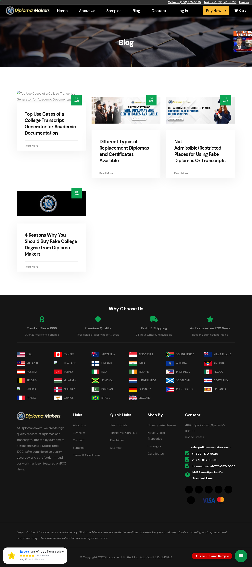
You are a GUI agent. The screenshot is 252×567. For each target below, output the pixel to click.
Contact (158, 10)
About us (79, 425)
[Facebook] (189, 489)
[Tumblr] (228, 489)
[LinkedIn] (209, 489)
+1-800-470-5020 (205, 453)
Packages (154, 446)
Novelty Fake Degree (162, 425)
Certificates (156, 454)
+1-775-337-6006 (204, 460)
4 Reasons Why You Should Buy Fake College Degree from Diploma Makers (51, 244)
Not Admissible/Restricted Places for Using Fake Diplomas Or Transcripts (199, 151)
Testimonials (118, 425)
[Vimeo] (191, 500)
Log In (183, 10)
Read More (31, 145)
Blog (136, 10)
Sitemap (116, 448)
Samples (113, 10)
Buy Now (79, 433)
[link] (242, 41)
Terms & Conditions (86, 455)
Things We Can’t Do (123, 433)
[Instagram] (199, 489)
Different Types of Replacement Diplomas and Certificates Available (124, 151)
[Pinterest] (218, 489)
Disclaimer (117, 440)
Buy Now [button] (213, 10)
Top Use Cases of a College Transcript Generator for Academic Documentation (50, 123)
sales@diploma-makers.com (210, 447)
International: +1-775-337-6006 (213, 466)
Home (62, 10)
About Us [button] (87, 10)
